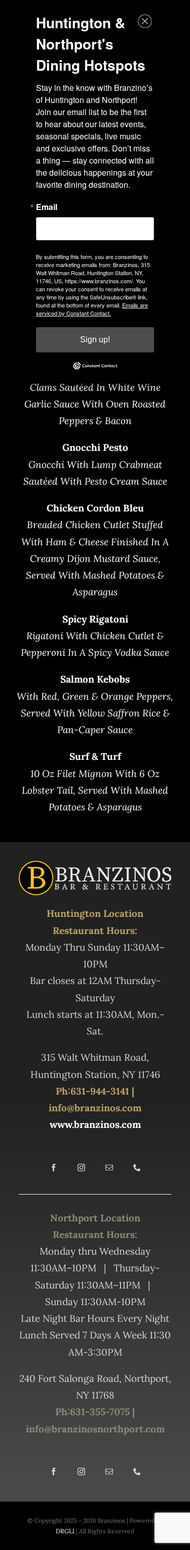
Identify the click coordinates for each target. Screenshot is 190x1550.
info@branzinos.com (95, 1108)
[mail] (109, 1167)
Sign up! (95, 339)
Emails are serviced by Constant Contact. (92, 309)
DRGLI (65, 1531)
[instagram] (81, 1167)
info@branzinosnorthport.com (95, 1429)
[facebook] (53, 1167)
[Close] (145, 21)
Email (46, 207)
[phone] (137, 1167)
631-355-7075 (100, 1412)
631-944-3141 (99, 1091)
